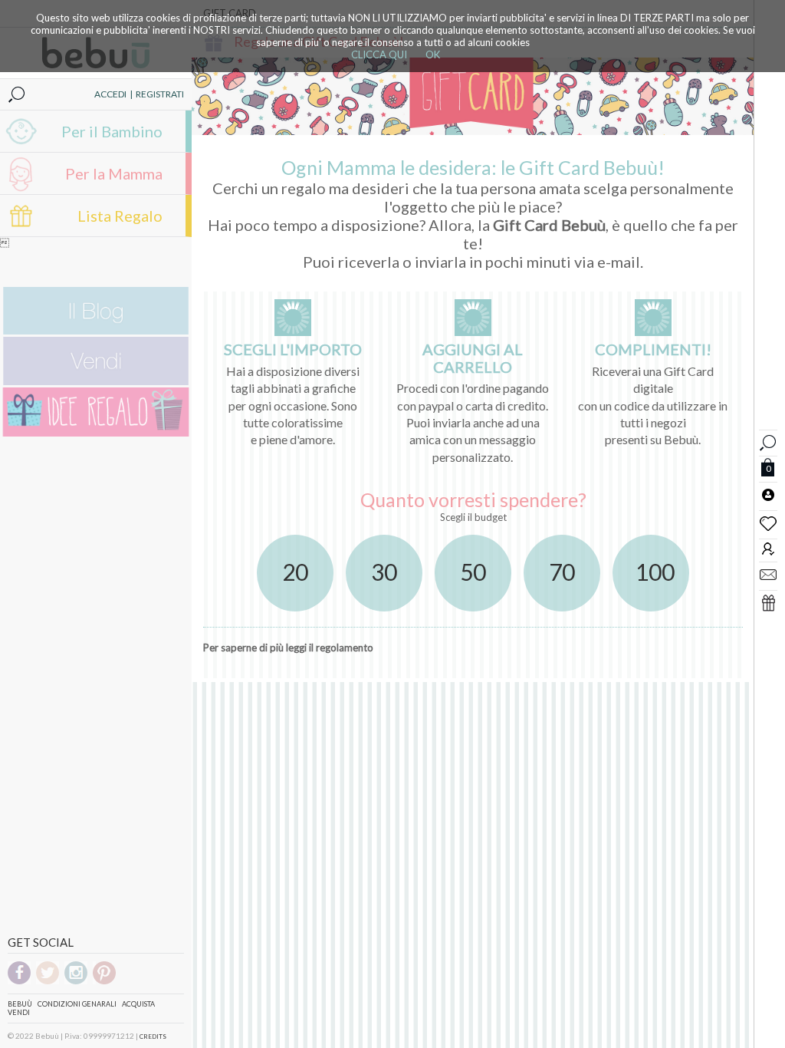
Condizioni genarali (77, 1004)
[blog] (96, 331)
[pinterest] (104, 981)
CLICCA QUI (379, 54)
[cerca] (768, 441)
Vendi (19, 1012)
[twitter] (47, 981)
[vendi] (96, 381)
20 (295, 571)
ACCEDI (110, 94)
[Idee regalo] (96, 433)
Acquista (138, 1004)
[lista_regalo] (768, 602)
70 (562, 571)
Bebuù (20, 1004)
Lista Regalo (120, 215)
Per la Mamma (114, 173)
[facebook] (19, 981)
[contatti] (768, 574)
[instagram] (75, 981)
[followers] (768, 548)
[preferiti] (768, 522)
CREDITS (153, 1036)
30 (384, 571)
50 (473, 571)
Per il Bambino (112, 131)
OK (432, 54)
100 (655, 571)
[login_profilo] (768, 494)
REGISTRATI (160, 94)
